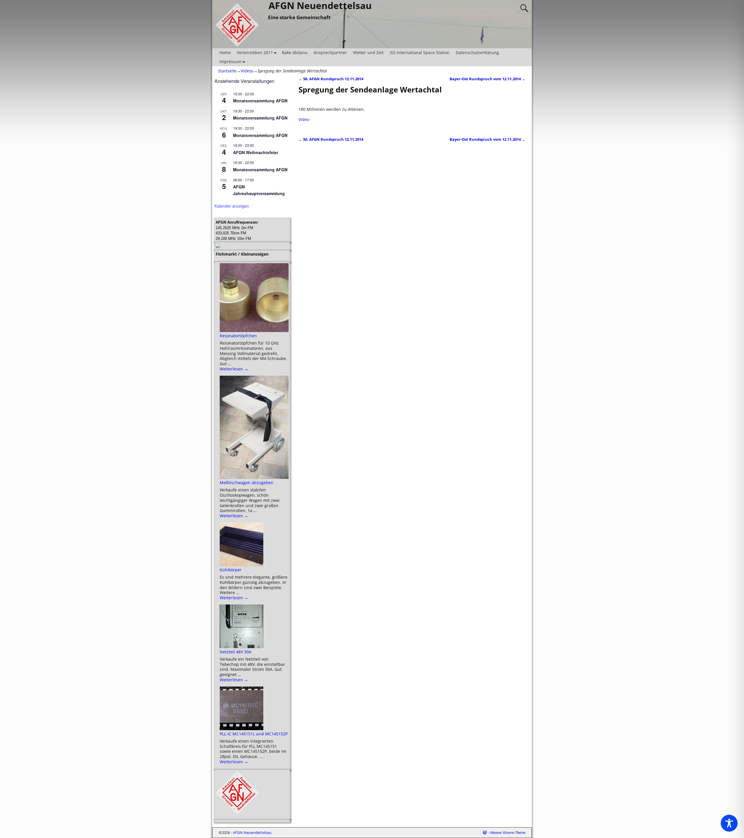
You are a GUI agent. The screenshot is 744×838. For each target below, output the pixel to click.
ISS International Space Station (420, 52)
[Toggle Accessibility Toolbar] (729, 823)
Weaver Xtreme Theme (507, 832)
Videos (247, 71)
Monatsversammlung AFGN (260, 101)
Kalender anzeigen (231, 206)
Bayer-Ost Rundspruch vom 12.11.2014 (487, 78)
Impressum (230, 61)
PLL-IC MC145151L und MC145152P (254, 734)
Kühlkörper (231, 570)
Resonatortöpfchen (238, 335)
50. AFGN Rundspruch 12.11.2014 (330, 78)
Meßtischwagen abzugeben (246, 482)
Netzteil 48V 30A (235, 652)
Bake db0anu (294, 52)
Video (303, 119)
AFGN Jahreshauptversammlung (259, 190)
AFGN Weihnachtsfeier (255, 152)
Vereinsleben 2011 (255, 52)
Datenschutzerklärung (477, 52)
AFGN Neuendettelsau (252, 832)
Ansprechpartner (330, 52)
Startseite (227, 71)
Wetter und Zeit (368, 52)
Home (225, 52)
